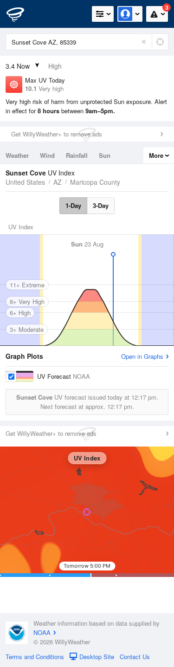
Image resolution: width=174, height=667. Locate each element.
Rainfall (77, 155)
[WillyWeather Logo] (21, 14)
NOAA (42, 632)
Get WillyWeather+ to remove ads (56, 134)
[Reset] (144, 41)
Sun (104, 155)
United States (25, 182)
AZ (57, 182)
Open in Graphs (142, 356)
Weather (17, 155)
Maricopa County (95, 182)
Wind (47, 155)
